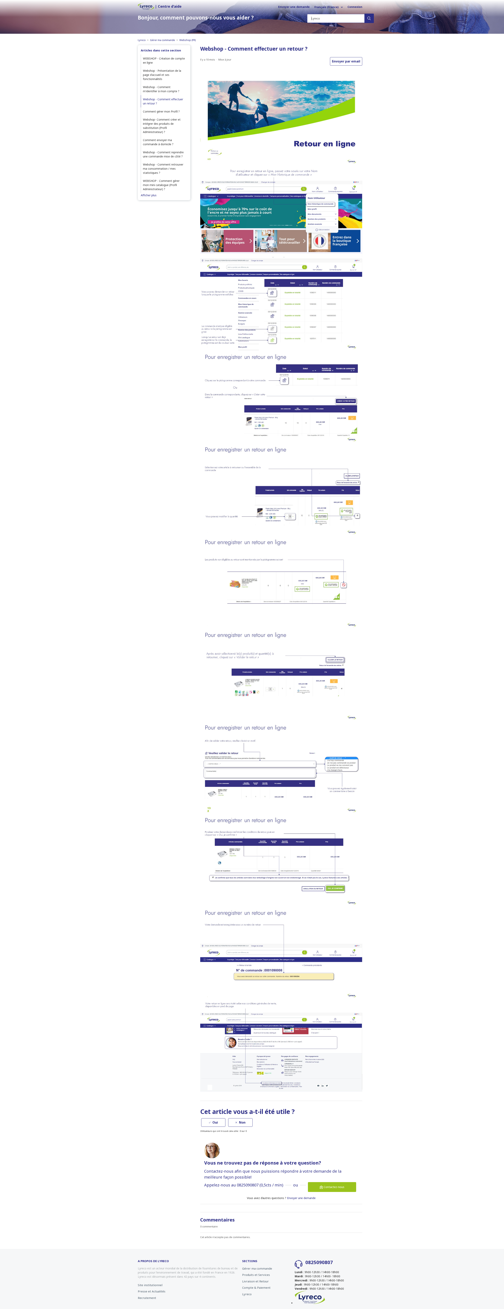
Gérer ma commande (162, 40)
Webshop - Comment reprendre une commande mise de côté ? (163, 154)
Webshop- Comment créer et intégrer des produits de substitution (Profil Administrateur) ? (162, 126)
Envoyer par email (346, 61)
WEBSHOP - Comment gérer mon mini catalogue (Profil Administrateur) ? (161, 185)
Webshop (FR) (187, 40)
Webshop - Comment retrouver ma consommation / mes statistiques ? (163, 169)
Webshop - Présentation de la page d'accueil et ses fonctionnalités (162, 75)
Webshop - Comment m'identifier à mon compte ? (161, 89)
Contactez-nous (333, 1187)
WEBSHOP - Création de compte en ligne (164, 60)
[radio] (213, 1122)
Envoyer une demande (294, 7)
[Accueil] (146, 9)
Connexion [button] (354, 7)
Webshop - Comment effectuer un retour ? (163, 101)
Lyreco (142, 40)
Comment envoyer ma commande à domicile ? (158, 142)
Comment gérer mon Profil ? (161, 111)
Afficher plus (149, 195)
